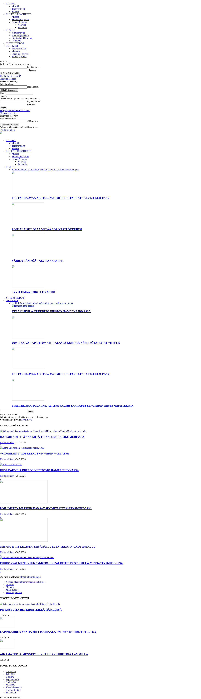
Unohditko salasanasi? (10, 76)
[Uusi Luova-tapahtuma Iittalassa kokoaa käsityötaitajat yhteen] (28, 337)
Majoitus (16, 51)
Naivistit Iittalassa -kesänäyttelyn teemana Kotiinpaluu (47, 546)
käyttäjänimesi (33, 67)
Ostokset (10, 584)
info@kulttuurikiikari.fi (30, 577)
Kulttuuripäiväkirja (20, 35)
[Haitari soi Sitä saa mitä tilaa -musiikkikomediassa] (43, 431)
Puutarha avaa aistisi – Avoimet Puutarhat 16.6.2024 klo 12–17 (60, 198)
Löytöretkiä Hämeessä (22, 38)
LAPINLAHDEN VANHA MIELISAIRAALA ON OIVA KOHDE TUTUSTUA (48, 631)
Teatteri (15, 11)
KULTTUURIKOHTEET (18, 14)
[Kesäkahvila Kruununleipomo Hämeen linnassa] (23, 306)
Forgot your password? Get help (15, 110)
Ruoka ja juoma (19, 56)
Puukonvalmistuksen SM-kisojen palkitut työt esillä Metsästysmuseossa (61, 563)
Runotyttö (16, 40)
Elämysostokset (19, 48)
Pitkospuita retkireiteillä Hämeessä (31, 609)
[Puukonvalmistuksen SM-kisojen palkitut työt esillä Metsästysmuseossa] (27, 557)
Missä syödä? (12, 590)
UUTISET (11, 3)
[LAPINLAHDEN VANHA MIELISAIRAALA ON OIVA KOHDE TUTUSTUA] (7, 626)
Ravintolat (22, 27)
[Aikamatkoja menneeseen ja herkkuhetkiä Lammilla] (7, 648)
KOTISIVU (27, 419)
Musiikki (16, 6)
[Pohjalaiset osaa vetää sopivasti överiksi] (28, 223)
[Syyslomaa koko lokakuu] (28, 286)
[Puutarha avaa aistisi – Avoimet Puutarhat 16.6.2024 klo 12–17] (28, 192)
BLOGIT (10, 30)
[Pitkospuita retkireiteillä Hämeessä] (30, 604)
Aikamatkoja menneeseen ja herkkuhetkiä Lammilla (44, 654)
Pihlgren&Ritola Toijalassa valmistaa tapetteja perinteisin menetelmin (73, 405)
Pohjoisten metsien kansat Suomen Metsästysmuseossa (46, 508)
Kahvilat (22, 25)
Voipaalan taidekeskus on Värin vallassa (34, 453)
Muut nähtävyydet (20, 19)
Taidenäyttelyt (18, 9)
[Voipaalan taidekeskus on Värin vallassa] (22, 448)
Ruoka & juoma (19, 22)
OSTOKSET (12, 46)
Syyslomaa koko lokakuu (33, 292)
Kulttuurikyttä (18, 32)
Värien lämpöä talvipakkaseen (37, 260)
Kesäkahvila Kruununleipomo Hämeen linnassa (51, 311)
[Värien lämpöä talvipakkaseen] (28, 255)
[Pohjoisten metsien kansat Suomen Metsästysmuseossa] (24, 502)
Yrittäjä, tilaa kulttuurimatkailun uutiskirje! (25, 582)
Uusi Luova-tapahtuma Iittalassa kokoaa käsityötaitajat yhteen (66, 342)
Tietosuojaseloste (8, 78)
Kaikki (15, 169)
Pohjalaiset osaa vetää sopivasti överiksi (47, 229)
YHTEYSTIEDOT (15, 43)
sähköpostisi (33, 87)
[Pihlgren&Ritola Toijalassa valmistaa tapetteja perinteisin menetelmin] (28, 400)
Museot (15, 17)
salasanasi (31, 70)
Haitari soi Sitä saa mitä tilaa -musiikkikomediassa (42, 436)
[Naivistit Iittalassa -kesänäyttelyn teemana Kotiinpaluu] (24, 541)
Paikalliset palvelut (20, 54)
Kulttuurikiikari (7, 442)
